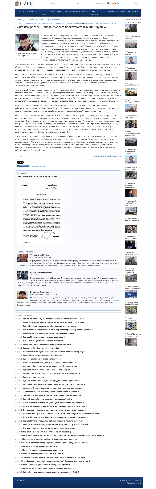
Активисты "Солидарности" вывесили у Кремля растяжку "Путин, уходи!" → (57, 330)
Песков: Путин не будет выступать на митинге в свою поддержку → (53, 351)
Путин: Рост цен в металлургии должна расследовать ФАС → (50, 472)
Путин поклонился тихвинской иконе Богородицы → (46, 344)
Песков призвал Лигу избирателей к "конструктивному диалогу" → (53, 319)
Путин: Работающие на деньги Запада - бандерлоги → (47, 464)
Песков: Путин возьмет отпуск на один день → (43, 337)
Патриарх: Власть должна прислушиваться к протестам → (49, 428)
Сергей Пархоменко (94, 23)
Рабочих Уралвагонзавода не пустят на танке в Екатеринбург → (51, 395)
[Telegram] (118, 3)
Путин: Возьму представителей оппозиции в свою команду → (51, 326)
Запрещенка (109, 11)
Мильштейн (75, 11)
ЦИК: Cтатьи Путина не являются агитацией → (44, 340)
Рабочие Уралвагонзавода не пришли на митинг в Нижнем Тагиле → (53, 457)
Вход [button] (136, 3)
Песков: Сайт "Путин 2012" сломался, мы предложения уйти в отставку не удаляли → (62, 413)
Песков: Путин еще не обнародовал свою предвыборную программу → (55, 417)
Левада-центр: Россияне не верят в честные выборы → (48, 333)
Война (85, 11)
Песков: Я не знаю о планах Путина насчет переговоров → (49, 432)
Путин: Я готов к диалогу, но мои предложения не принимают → (52, 381)
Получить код (38, 166)
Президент (58, 23)
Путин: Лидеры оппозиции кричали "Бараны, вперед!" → (48, 468)
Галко (52, 11)
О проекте (20, 480)
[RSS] (113, 3)
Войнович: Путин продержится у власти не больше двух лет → (51, 366)
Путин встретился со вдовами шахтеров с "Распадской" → (49, 362)
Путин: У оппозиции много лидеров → (39, 446)
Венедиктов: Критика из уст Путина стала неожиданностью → (51, 373)
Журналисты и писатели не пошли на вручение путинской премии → (54, 410)
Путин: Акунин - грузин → (34, 377)
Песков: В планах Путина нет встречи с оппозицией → (47, 370)
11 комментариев (103, 156)
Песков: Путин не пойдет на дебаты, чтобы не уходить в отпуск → (53, 421)
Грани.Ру (18, 20)
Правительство (47, 23)
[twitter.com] (110, 3)
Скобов (20, 11)
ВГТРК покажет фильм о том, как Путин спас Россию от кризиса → (53, 402)
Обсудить (117, 156)
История (121, 11)
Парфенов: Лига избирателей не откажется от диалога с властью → (53, 384)
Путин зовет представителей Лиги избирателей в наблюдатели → (53, 322)
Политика (29, 20)
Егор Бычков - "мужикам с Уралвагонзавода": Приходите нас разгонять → (56, 461)
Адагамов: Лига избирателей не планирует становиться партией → (53, 388)
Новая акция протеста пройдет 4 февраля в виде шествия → (50, 439)
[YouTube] (115, 3)
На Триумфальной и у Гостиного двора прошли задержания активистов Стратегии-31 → (63, 435)
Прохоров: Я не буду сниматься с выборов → (43, 348)
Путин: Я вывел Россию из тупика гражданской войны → (48, 399)
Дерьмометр (133, 11)
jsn (139, 483)
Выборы (37, 23)
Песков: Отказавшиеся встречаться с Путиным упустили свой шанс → (54, 406)
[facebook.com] (108, 3)
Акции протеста (93, 12)
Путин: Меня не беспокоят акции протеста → (43, 355)
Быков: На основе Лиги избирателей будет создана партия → (50, 392)
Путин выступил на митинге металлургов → (42, 359)
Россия (39, 20)
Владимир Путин (109, 23)
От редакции (42, 12)
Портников (31, 11)
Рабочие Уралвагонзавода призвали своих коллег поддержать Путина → (56, 443)
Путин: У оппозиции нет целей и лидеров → (42, 454)
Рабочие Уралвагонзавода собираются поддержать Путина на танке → (55, 424)
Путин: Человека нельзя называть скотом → (42, 450)
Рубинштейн (62, 11)
